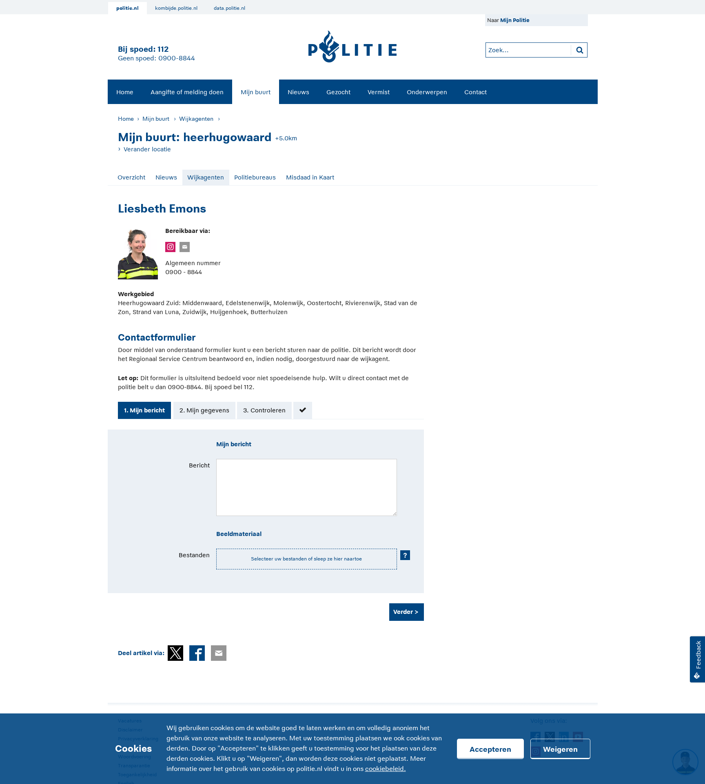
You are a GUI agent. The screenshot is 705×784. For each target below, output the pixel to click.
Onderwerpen (427, 92)
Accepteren (490, 749)
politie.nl (127, 8)
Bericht (199, 465)
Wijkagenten (196, 118)
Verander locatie (147, 149)
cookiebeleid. (385, 769)
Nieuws (298, 92)
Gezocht (338, 92)
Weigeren (560, 749)
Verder (403, 612)
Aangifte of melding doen (187, 92)
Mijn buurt (255, 92)
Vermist (379, 92)
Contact (475, 92)
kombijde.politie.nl (176, 8)
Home (124, 92)
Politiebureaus (255, 177)
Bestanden (194, 555)
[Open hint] (405, 555)
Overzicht (131, 177)
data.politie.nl (229, 8)
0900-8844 (176, 58)
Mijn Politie (515, 20)
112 (162, 49)
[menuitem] (125, 92)
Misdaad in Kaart (310, 177)
